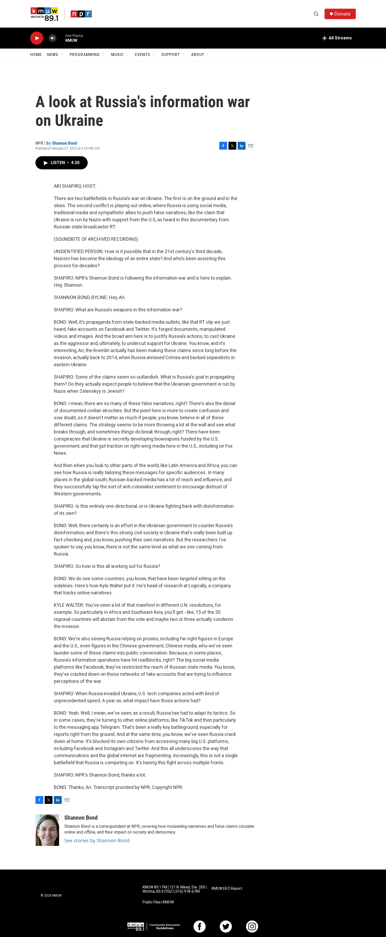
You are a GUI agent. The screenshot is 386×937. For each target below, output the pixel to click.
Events (142, 55)
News (52, 55)
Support (170, 55)
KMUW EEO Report (227, 889)
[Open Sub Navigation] (62, 55)
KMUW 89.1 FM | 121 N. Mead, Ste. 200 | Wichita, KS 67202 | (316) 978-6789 (175, 889)
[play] (37, 38)
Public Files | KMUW (158, 902)
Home (36, 55)
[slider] (61, 38)
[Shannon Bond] (47, 830)
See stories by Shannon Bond (96, 840)
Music (117, 55)
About (197, 55)
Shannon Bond (64, 143)
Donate (342, 14)
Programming (85, 55)
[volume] (52, 38)
